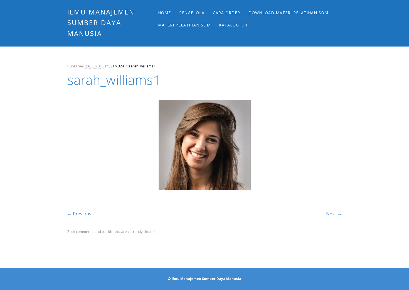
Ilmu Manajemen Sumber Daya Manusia (101, 22)
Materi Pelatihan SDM (184, 25)
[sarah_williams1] (205, 195)
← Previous (79, 214)
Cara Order (226, 12)
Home (164, 12)
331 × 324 (116, 66)
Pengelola (191, 12)
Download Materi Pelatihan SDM (288, 12)
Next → (334, 214)
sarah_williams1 (142, 66)
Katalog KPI (233, 25)
